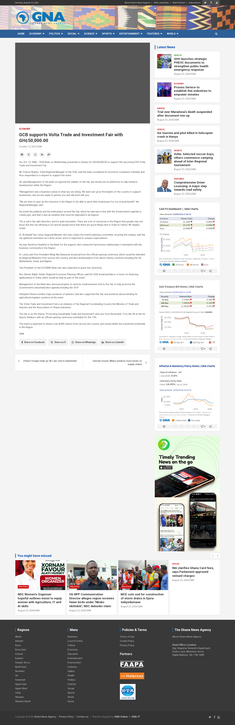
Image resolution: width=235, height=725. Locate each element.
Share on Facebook (34, 342)
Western (19, 697)
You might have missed (34, 556)
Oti (16, 675)
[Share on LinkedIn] (42, 154)
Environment (74, 662)
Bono (18, 645)
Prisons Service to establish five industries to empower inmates (192, 90)
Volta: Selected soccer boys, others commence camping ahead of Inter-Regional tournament (194, 159)
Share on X (60, 342)
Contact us (82, 716)
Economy (35, 33)
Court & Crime (75, 641)
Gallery (71, 671)
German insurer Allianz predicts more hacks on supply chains (117, 362)
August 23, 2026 (182, 74)
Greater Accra (22, 662)
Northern (19, 671)
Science (89, 33)
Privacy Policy (127, 645)
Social (72, 33)
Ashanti (19, 641)
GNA (39, 146)
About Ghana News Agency (137, 2)
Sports (107, 33)
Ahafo (18, 636)
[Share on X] (28, 154)
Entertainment (129, 33)
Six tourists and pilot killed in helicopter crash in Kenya (185, 134)
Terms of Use (127, 636)
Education (73, 653)
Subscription (194, 2)
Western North (23, 701)
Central (19, 653)
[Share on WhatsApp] (35, 154)
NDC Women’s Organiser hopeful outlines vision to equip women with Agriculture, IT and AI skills (40, 600)
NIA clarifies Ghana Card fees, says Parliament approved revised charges (193, 572)
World (171, 33)
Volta (18, 692)
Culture (71, 645)
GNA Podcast (178, 2)
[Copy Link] (48, 154)
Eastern (19, 658)
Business (72, 636)
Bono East (20, 649)
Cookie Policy (127, 641)
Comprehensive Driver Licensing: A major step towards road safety (190, 186)
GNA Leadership (161, 2)
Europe (161, 108)
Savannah (20, 679)
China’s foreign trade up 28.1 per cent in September (50, 360)
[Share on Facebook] (22, 154)
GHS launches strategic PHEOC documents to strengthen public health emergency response (191, 64)
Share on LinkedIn (114, 342)
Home (21, 33)
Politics (54, 33)
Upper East (21, 684)
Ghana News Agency (45, 716)
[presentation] (213, 555)
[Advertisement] (82, 398)
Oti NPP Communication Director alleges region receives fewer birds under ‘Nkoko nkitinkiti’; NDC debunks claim (91, 600)
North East (20, 666)
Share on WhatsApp (85, 342)
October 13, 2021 (27, 146)
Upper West (21, 688)
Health (178, 55)
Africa (160, 129)
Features (153, 33)
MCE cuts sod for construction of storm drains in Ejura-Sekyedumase (142, 598)
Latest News (166, 47)
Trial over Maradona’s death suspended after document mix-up (184, 113)
